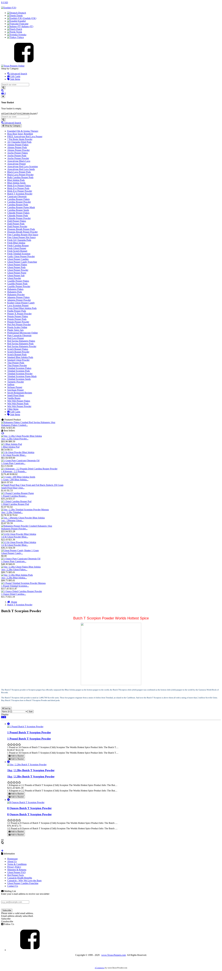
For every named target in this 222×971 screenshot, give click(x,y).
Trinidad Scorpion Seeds (19, 379)
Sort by (7, 708)
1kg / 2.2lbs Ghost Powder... (14, 438)
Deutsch (22, 13)
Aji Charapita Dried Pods (19, 142)
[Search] (3, 87)
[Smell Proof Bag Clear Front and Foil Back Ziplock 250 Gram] (32, 485)
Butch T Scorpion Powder (19, 193)
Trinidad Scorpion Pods (18, 371)
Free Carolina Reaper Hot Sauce (22, 234)
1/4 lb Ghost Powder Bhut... (14, 537)
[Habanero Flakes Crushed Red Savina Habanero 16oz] (28, 422)
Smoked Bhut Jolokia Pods (20, 357)
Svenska (22, 34)
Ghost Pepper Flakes (17, 264)
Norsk (19, 32)
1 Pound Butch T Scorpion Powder (29, 732)
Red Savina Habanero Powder (21, 346)
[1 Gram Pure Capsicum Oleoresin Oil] (20, 460)
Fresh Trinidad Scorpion (18, 253)
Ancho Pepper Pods (16, 155)
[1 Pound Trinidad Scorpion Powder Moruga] (23, 583)
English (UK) (29, 18)
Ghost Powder (14, 278)
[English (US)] (8, 7)
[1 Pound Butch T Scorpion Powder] (25, 726)
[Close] (3, 96)
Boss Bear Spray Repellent (20, 133)
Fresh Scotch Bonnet (17, 251)
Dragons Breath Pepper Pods (21, 229)
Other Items (12, 409)
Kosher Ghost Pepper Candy (21, 302)
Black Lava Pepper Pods (19, 172)
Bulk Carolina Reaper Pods (20, 177)
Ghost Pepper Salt (15, 275)
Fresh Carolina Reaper (18, 245)
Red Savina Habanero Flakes (21, 341)
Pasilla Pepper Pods (16, 311)
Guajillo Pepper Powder (18, 286)
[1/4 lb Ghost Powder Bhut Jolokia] (18, 534)
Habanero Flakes (15, 289)
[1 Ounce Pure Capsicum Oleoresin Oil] (20, 558)
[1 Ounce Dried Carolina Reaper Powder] (21, 591)
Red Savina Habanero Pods (20, 343)
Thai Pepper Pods (15, 362)
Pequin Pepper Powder (18, 322)
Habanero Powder (16, 294)
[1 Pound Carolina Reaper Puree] (17, 493)
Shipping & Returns (16, 869)
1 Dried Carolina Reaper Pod (15, 504)
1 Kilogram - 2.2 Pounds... (14, 471)
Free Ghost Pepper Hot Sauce (21, 237)
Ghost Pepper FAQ (16, 872)
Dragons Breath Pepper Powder (22, 232)
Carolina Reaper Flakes (18, 199)
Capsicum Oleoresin (17, 196)
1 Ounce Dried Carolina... (13, 594)
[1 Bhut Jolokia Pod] (11, 444)
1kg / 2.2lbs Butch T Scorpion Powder (31, 770)
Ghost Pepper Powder (17, 270)
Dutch (19, 29)
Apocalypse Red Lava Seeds (21, 169)
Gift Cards (15, 76)
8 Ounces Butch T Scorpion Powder (29, 808)
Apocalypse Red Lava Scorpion (22, 166)
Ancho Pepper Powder (18, 158)
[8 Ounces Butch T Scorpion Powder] (25, 802)
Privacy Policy (14, 867)
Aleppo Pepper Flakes (17, 144)
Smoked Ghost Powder (18, 360)
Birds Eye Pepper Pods (18, 188)
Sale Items (15, 79)
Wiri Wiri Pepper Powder (19, 406)
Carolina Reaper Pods (17, 204)
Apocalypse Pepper (16, 163)
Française (23, 23)
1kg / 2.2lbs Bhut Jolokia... (14, 577)
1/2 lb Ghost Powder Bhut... (14, 545)
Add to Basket (17, 756)
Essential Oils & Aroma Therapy (22, 131)
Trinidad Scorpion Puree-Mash (22, 376)
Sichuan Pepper (14, 387)
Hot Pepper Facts (15, 875)
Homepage (12, 858)
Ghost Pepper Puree (16, 272)
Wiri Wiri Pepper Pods (18, 403)
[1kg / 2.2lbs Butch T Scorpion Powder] (27, 764)
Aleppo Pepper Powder (18, 150)
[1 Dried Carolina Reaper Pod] (16, 501)
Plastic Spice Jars (15, 330)
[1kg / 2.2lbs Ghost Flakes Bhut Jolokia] (21, 567)
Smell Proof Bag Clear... (12, 487)
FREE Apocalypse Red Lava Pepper (24, 136)
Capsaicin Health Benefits (19, 878)
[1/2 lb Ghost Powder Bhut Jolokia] (18, 542)
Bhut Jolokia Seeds (16, 183)
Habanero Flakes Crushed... (14, 425)
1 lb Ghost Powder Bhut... (13, 455)
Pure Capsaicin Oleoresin (19, 335)
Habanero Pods (14, 292)
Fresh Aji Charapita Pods (19, 240)
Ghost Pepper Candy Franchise (22, 262)
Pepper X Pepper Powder (19, 313)
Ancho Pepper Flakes (17, 153)
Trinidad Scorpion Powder (19, 373)
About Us (12, 861)
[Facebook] (24, 63)
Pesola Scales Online (17, 327)
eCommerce (100, 968)
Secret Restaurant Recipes (19, 392)
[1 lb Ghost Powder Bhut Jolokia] (17, 452)
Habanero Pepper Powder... (14, 528)
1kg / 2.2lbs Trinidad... (12, 512)
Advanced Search (18, 73)
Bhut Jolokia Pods (16, 180)
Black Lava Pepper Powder (20, 174)
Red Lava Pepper (15, 338)
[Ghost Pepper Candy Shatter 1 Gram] (20, 550)
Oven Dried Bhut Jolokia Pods (22, 308)
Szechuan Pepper (15, 390)
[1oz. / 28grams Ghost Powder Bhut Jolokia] (23, 517)
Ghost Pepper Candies (18, 259)
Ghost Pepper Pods (16, 267)
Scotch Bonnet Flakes (17, 349)
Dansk (19, 15)
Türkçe (20, 37)
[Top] (2, 851)
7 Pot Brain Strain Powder (19, 139)
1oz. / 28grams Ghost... (12, 520)
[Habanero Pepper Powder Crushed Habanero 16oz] (26, 526)
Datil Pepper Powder (17, 226)
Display (5, 714)
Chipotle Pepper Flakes (18, 213)
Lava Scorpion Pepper (18, 305)
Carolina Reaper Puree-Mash (21, 207)
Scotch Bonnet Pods (17, 354)
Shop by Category (12, 126)
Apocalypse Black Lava (18, 161)
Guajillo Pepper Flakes (18, 281)
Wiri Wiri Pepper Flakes (18, 401)
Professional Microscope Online (22, 332)
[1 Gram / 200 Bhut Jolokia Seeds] (18, 477)
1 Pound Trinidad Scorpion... (15, 586)
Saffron (10, 384)
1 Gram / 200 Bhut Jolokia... (14, 479)
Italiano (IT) (27, 26)
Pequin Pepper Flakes (17, 316)
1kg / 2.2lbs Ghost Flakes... (14, 569)
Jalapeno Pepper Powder (19, 300)
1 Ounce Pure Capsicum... (13, 561)
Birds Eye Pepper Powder (19, 191)
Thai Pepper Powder (17, 365)
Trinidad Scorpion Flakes (19, 368)
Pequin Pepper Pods (16, 319)
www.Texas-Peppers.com (113, 955)
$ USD (4, 2)
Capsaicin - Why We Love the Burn (24, 880)
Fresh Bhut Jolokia (16, 243)
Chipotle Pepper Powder (19, 218)
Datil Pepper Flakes (16, 221)
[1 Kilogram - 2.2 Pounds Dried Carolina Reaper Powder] (29, 468)
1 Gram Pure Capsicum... (13, 463)
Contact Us (12, 886)
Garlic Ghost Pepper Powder (21, 256)
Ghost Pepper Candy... (12, 553)
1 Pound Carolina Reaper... (14, 496)
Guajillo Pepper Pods (17, 283)
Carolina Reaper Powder (19, 202)
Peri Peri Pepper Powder (19, 324)
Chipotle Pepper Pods (17, 215)
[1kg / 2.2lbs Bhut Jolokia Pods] (17, 575)
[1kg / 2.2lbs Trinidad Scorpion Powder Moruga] (25, 509)
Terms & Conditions (17, 864)
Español (21, 21)
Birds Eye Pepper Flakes (19, 185)
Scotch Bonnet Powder (18, 352)
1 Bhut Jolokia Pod (10, 447)
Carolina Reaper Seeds (18, 210)
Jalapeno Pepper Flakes (18, 297)
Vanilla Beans (13, 398)
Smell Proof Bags (15, 395)
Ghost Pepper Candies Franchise (22, 883)
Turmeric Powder (15, 381)
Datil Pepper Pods (15, 223)
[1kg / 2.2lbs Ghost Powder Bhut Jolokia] (21, 436)
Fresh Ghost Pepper (16, 248)
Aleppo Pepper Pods (17, 147)
